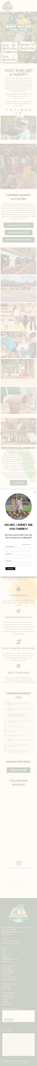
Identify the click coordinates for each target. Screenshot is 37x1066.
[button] (34, 492)
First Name (8, 553)
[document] (18, 533)
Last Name (8, 561)
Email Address (10, 546)
